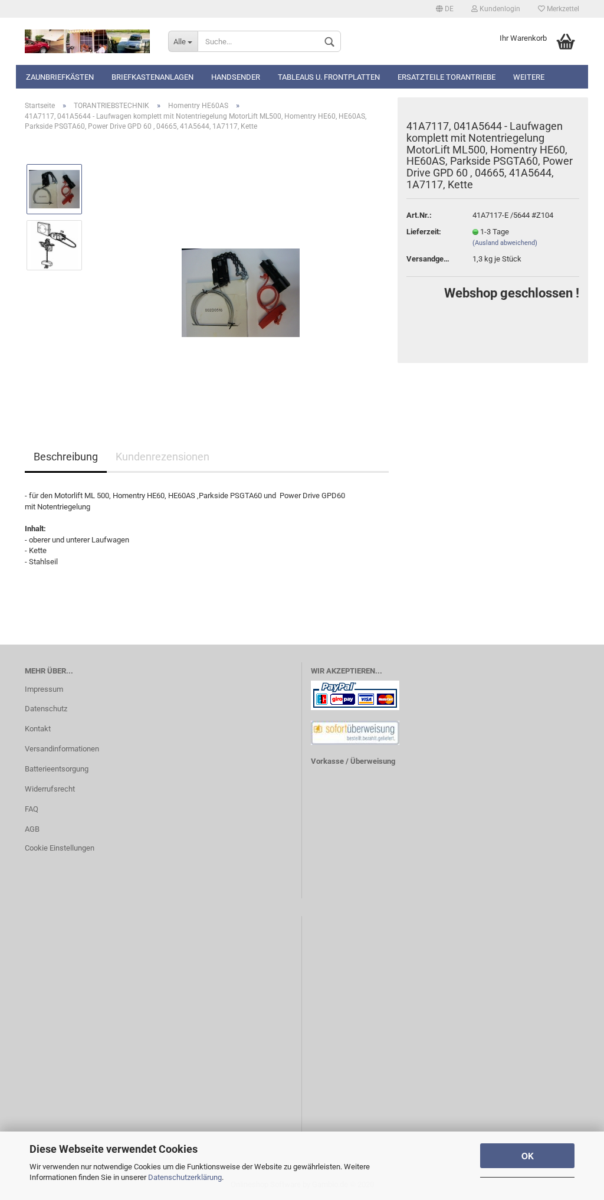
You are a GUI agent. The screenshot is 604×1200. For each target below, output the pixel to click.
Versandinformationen (62, 748)
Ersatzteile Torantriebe (446, 77)
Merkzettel (562, 9)
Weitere (528, 77)
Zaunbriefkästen (60, 77)
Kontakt (38, 728)
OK (527, 1156)
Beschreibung (66, 456)
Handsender (235, 77)
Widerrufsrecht (50, 788)
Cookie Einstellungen (59, 847)
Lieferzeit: (423, 231)
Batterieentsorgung (56, 768)
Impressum (44, 689)
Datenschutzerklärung (185, 1177)
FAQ (31, 809)
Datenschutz (46, 708)
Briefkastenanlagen (152, 77)
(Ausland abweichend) (504, 243)
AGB (32, 829)
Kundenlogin (499, 9)
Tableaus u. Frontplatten (329, 77)
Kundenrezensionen (162, 456)
